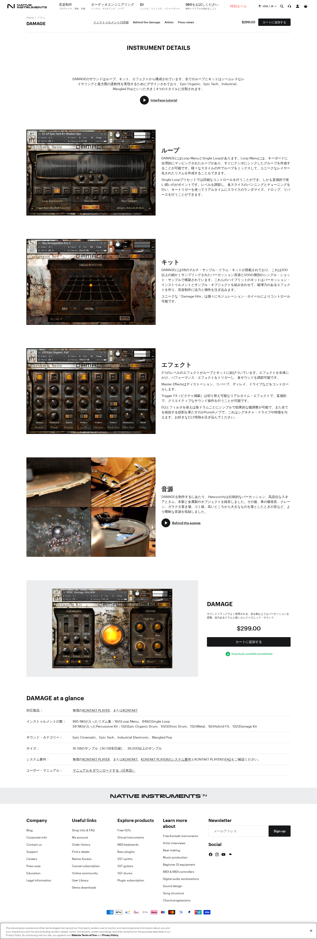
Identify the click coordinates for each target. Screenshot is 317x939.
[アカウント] (298, 6)
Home (30, 17)
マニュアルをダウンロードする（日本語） (104, 770)
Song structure (173, 893)
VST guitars (125, 866)
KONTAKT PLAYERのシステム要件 (166, 759)
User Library (80, 880)
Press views (186, 22)
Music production (175, 857)
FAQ (228, 759)
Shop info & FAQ (83, 830)
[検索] (282, 6)
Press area (33, 866)
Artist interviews (174, 843)
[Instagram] (217, 854)
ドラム (41, 17)
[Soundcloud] (230, 854)
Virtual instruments (130, 837)
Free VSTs (124, 830)
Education (33, 873)
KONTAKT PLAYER (96, 710)
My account (80, 837)
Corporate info (36, 837)
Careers (31, 858)
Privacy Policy (110, 935)
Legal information (38, 880)
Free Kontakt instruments (180, 835)
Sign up (279, 831)
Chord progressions (177, 900)
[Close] (311, 931)
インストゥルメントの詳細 (111, 22)
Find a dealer (81, 851)
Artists (169, 22)
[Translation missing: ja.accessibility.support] (289, 6)
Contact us (34, 844)
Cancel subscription (86, 866)
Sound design (172, 886)
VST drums (124, 873)
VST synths (125, 858)
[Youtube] (223, 854)
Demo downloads (84, 887)
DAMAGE (35, 23)
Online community (85, 873)
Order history (81, 844)
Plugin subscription (130, 880)
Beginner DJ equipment (179, 864)
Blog (29, 830)
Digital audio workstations (181, 878)
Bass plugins (126, 851)
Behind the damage (146, 22)
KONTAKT (130, 710)
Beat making (171, 850)
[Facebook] (210, 854)
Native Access (82, 858)
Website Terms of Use (84, 935)
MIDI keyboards (128, 844)
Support (32, 851)
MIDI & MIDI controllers (178, 871)
